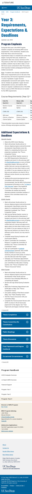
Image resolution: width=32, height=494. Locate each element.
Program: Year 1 (6, 389)
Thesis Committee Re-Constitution (11, 323)
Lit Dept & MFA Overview (8, 380)
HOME (2, 12)
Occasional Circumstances (13, 356)
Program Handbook (15, 12)
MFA (7, 12)
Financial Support (6, 385)
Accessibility (4, 485)
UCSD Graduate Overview (9, 375)
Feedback (4, 487)
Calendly (3, 421)
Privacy (12, 485)
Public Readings (9, 332)
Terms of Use (20, 485)
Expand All (5, 310)
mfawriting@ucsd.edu (12, 162)
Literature (8, 3)
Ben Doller (4, 407)
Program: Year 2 (6, 394)
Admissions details (7, 431)
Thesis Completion (10, 315)
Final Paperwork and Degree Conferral (13, 348)
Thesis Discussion (9, 339)
